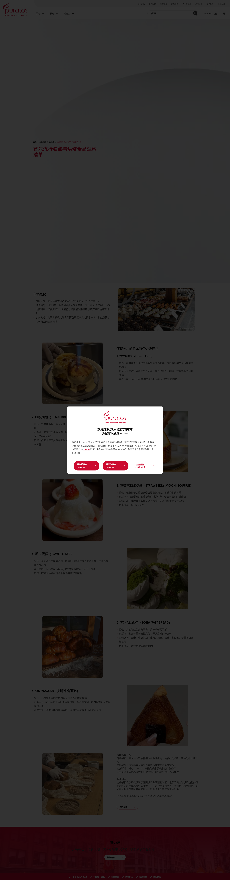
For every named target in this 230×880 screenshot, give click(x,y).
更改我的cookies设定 (140, 465)
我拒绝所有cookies (111, 466)
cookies (86, 449)
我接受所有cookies (82, 466)
